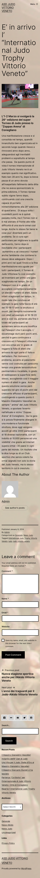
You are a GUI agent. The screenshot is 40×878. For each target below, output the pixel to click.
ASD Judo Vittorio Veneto (8, 8)
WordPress (26, 868)
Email (5, 612)
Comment (7, 571)
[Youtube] (31, 717)
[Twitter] (25, 717)
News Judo (28, 535)
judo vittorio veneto (21, 541)
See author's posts (15, 508)
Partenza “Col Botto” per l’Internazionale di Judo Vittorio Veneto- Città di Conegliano (16, 781)
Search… (6, 725)
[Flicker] (11, 717)
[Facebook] (5, 717)
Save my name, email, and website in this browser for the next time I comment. (20, 643)
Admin (6, 501)
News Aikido (7, 825)
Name (5, 598)
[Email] (18, 717)
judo (10, 541)
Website (6, 626)
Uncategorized (9, 832)
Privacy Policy (8, 843)
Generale (19, 535)
